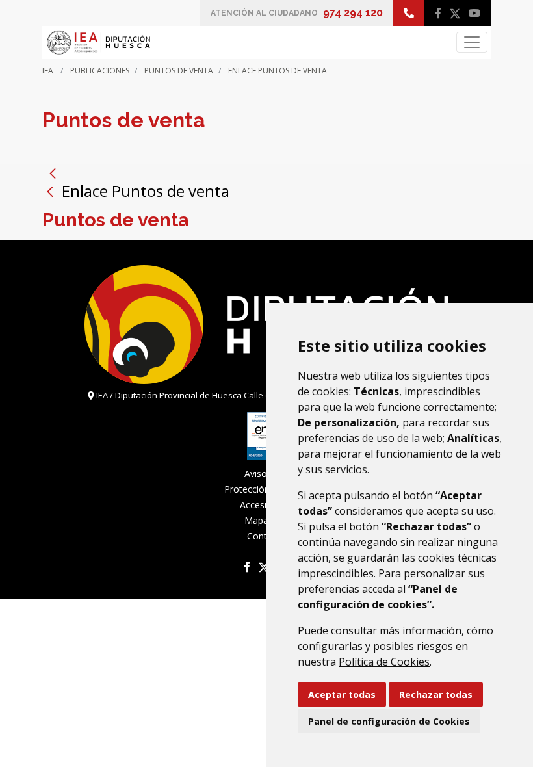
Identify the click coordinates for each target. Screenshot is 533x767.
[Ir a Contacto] (409, 13)
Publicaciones (99, 70)
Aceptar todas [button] (342, 694)
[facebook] (438, 13)
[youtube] (474, 13)
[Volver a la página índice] (52, 172)
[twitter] (455, 13)
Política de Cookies (384, 662)
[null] (52, 191)
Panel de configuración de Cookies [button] (389, 721)
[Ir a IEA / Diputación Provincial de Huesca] (97, 42)
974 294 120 (353, 12)
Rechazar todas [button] (436, 694)
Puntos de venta (178, 70)
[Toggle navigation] (472, 42)
